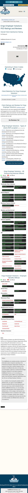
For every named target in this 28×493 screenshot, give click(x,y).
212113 (3, 150)
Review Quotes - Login (8, 5)
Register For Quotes (23, 5)
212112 (3, 130)
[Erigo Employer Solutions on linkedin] (4, 44)
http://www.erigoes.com (6, 42)
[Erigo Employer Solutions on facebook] (2, 44)
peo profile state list (8, 19)
